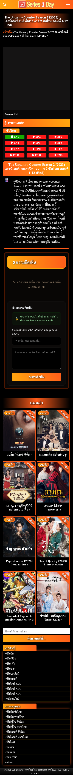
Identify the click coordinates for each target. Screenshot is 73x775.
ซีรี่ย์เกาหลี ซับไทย (15, 731)
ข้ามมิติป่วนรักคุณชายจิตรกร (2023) (53, 617)
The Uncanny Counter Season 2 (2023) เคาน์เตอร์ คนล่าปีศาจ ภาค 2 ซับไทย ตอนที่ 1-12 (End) (36, 21)
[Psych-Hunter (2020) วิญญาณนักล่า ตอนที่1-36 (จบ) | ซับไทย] (19, 536)
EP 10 (15, 155)
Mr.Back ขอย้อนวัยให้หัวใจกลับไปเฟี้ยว (19, 507)
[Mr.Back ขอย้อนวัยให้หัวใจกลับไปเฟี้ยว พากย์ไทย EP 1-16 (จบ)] (19, 481)
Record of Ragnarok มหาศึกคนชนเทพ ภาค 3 (19, 617)
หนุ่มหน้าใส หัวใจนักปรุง (53, 454)
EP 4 (16, 142)
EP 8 (38, 149)
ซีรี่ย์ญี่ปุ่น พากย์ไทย (16, 726)
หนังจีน (10, 747)
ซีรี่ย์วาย (10, 668)
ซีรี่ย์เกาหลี (11, 678)
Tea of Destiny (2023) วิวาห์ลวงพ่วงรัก (53, 562)
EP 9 (59, 149)
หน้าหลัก (7, 32)
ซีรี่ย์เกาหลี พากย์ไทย (17, 737)
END (60, 155)
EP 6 (59, 142)
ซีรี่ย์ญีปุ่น (11, 658)
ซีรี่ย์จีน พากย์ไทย (15, 716)
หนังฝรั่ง (10, 752)
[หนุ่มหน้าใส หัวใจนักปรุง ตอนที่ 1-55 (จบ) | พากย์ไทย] (53, 430)
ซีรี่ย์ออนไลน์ (12, 673)
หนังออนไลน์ (12, 698)
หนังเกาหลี (11, 757)
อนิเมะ (9, 762)
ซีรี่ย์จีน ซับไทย (14, 711)
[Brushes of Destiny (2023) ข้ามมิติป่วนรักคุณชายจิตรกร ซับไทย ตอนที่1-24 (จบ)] (53, 592)
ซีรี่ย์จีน (10, 653)
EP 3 (59, 136)
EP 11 (37, 155)
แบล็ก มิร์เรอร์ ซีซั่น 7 (19, 454)
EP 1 (16, 136)
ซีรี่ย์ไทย (10, 742)
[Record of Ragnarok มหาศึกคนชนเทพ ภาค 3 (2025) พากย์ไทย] (19, 592)
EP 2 (38, 136)
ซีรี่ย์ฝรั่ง (10, 663)
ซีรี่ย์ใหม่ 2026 (13, 693)
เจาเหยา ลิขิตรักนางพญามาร (53, 507)
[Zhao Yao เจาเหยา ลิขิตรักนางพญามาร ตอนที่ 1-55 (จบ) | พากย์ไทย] (53, 481)
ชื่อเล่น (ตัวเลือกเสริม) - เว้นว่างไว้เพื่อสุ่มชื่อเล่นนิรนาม (35, 332)
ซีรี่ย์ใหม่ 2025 (13, 688)
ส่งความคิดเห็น (36, 376)
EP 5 (38, 142)
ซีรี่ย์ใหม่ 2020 (13, 683)
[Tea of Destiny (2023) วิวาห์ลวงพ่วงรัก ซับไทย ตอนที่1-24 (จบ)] (53, 536)
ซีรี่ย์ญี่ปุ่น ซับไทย (15, 721)
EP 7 (16, 149)
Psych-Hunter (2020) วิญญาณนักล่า (19, 562)
